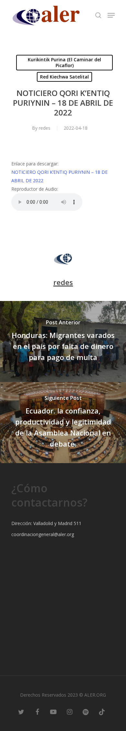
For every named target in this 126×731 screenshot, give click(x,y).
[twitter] (21, 711)
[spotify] (85, 711)
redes (44, 128)
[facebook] (37, 711)
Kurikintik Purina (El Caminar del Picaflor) (64, 62)
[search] (98, 15)
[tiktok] (102, 711)
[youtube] (53, 711)
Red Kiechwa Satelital (64, 77)
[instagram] (69, 711)
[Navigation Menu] (111, 15)
